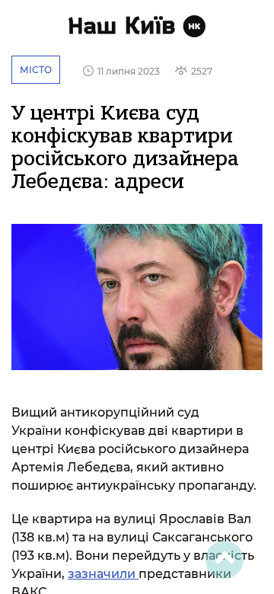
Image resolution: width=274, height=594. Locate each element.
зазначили (103, 574)
